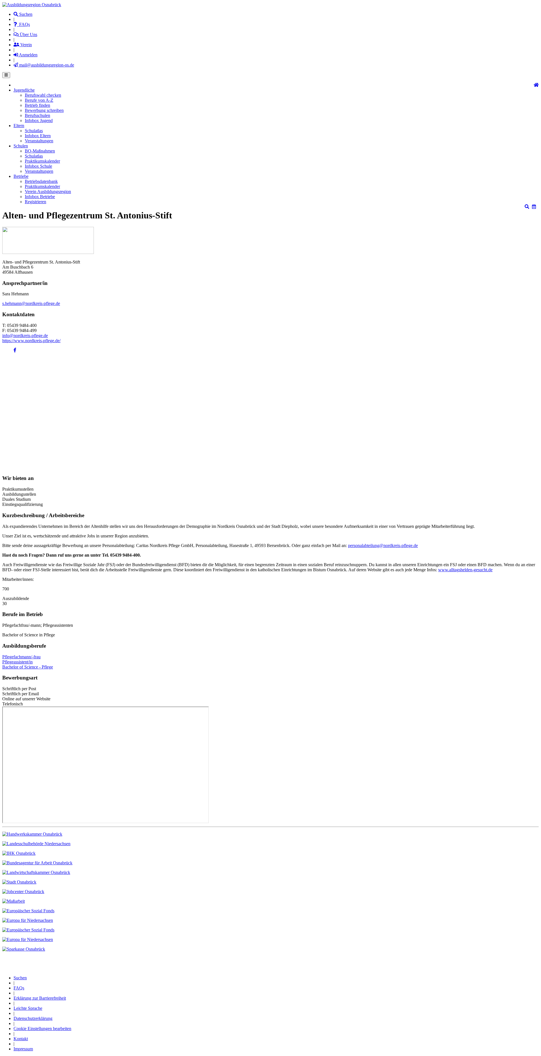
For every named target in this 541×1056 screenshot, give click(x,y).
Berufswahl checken (43, 95)
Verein (25, 44)
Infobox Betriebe (40, 196)
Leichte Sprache (28, 1008)
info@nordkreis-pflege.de (25, 335)
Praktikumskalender (42, 161)
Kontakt (21, 1038)
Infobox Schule (38, 166)
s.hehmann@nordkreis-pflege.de (31, 303)
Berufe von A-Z (39, 100)
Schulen (21, 145)
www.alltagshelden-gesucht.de (465, 569)
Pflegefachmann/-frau (21, 656)
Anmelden (27, 54)
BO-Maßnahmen (40, 151)
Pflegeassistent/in (17, 661)
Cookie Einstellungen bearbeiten (42, 1028)
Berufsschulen (37, 115)
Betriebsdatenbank (41, 181)
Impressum (23, 1048)
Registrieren (35, 201)
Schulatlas (34, 130)
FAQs (23, 24)
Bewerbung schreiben (44, 110)
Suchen (25, 14)
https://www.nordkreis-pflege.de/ (31, 340)
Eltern (19, 125)
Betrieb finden (37, 105)
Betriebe (21, 176)
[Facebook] (15, 350)
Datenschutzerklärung (33, 1018)
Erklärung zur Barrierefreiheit (40, 998)
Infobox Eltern (38, 135)
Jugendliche (24, 90)
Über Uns (28, 34)
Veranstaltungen (39, 140)
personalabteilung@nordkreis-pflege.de (383, 545)
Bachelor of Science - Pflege (27, 667)
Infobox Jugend (39, 120)
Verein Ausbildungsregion (48, 191)
